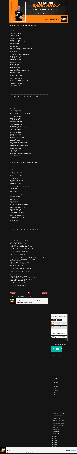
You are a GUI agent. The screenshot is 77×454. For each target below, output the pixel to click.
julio (55, 408)
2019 (53, 392)
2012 (53, 444)
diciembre (56, 398)
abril (55, 427)
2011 (53, 446)
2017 (53, 396)
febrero (56, 431)
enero (55, 433)
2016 (53, 436)
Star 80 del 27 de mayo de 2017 (24, 25)
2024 (53, 382)
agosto (56, 406)
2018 (53, 394)
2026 (53, 378)
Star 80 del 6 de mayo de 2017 (24, 229)
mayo (55, 412)
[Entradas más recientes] (13, 293)
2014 (53, 440)
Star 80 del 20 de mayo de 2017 (24, 97)
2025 (53, 380)
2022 (53, 386)
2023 (53, 384)
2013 (53, 442)
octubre (56, 402)
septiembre (57, 404)
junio (55, 410)
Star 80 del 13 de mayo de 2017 (24, 162)
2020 (53, 390)
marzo (55, 429)
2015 (53, 438)
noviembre (57, 400)
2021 (53, 388)
